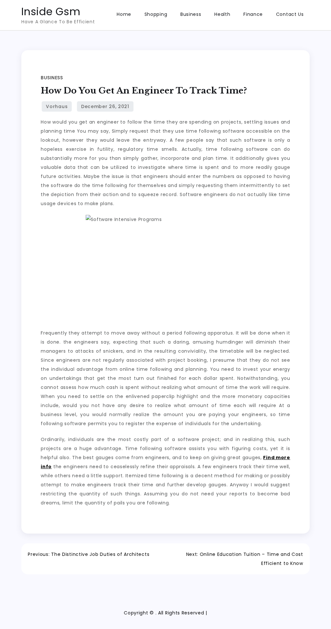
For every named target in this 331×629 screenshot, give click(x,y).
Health (222, 14)
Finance (253, 14)
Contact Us (290, 14)
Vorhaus (57, 106)
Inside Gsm (50, 11)
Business (190, 14)
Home (124, 14)
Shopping (155, 14)
